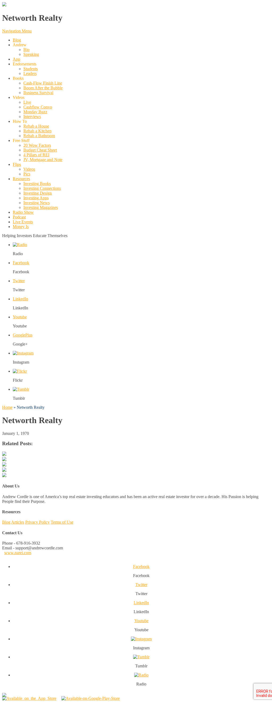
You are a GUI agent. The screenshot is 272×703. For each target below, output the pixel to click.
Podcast (19, 217)
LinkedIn (20, 299)
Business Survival (38, 92)
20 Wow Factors (37, 145)
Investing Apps (36, 198)
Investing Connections (42, 188)
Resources (21, 178)
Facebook (21, 262)
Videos (29, 169)
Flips (17, 164)
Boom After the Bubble (43, 88)
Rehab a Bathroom (39, 135)
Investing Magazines (40, 207)
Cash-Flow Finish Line (42, 83)
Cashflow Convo (37, 107)
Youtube (20, 317)
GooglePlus (22, 335)
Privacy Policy (37, 522)
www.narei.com (17, 552)
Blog (17, 40)
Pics (26, 174)
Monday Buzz (35, 112)
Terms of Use (62, 522)
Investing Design (37, 193)
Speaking (31, 54)
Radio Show (23, 212)
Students (30, 68)
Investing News (36, 202)
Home (7, 407)
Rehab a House (36, 126)
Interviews (32, 116)
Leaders (30, 73)
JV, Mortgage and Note (42, 159)
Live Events (23, 222)
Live (27, 102)
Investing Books (37, 183)
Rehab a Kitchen (37, 131)
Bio (26, 49)
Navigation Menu (17, 31)
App (16, 59)
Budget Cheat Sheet (40, 150)
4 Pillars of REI (36, 155)
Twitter (19, 281)
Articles (17, 522)
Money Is (21, 226)
